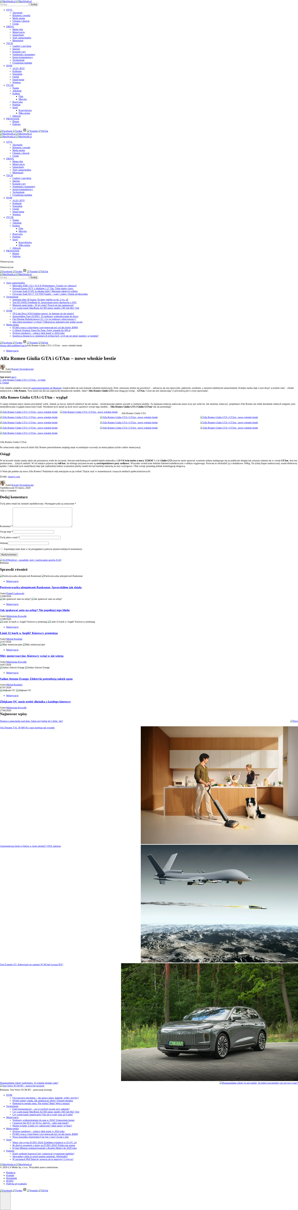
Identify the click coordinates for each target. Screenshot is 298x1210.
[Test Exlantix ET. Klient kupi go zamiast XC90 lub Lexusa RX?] (209, 1022)
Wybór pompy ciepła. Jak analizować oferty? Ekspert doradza (42, 1100)
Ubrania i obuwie (20, 21)
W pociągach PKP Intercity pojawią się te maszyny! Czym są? (42, 1159)
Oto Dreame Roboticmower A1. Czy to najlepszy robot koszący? (44, 319)
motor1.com (14, 476)
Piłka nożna (24, 113)
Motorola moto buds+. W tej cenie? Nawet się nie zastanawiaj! (43, 305)
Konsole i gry (19, 51)
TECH (9, 43)
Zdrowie (16, 116)
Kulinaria (17, 71)
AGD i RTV (18, 68)
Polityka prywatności (16, 1183)
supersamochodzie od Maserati (46, 388)
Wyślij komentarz (9, 554)
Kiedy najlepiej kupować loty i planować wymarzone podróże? (43, 1153)
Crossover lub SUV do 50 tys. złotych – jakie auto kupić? (40, 1123)
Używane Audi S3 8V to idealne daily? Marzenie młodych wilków (45, 291)
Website (4, 543)
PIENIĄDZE (12, 118)
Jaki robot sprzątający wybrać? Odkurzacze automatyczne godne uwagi (47, 322)
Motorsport (17, 40)
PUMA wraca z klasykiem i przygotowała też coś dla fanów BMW (45, 327)
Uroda (15, 23)
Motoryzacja (18, 32)
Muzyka (23, 99)
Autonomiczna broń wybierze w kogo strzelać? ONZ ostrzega (30, 846)
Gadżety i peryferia (21, 46)
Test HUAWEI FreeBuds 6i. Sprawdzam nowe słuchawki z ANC (44, 302)
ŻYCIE (10, 85)
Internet (16, 49)
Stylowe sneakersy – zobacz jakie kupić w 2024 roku (38, 333)
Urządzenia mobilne (22, 63)
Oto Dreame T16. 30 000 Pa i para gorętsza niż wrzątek (27, 727)
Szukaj (34, 4)
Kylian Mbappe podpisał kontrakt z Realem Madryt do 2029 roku (44, 1148)
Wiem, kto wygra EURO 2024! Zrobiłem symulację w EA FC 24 (44, 1142)
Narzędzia (17, 74)
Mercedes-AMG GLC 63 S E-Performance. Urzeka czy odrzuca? (44, 285)
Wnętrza (16, 82)
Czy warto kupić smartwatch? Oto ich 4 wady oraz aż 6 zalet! (42, 1114)
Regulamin (11, 1178)
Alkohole (17, 90)
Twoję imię (6, 531)
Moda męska (18, 18)
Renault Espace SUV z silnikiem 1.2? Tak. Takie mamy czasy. (43, 288)
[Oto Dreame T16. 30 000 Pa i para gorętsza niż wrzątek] (219, 785)
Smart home (18, 79)
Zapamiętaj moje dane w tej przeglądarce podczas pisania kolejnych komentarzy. (43, 549)
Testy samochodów (21, 37)
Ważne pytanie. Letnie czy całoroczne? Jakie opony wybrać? (42, 1125)
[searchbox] (14, 4)
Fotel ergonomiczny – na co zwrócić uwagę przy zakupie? (41, 1109)
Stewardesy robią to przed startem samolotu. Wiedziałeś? (40, 1156)
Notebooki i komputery (23, 54)
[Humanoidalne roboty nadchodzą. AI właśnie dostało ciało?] (259, 1083)
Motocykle (17, 29)
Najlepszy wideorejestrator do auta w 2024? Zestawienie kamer (43, 1120)
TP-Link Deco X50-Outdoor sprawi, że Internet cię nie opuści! (43, 313)
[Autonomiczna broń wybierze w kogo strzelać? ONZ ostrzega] (219, 904)
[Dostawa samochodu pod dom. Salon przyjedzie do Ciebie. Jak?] (294, 721)
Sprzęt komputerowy (22, 57)
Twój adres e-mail (9, 537)
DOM (9, 65)
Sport (15, 107)
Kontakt (10, 1175)
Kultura (16, 93)
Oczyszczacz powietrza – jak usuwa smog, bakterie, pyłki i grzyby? (45, 1098)
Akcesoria (17, 12)
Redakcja (10, 1172)
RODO (10, 1181)
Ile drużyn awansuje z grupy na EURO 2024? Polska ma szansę (43, 1145)
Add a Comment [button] (8, 490)
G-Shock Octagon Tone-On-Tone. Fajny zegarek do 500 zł (41, 330)
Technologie (18, 60)
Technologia (12, 1106)
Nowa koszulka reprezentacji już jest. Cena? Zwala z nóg (40, 1137)
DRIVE (10, 26)
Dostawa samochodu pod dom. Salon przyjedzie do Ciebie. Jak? (31, 721)
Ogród (15, 76)
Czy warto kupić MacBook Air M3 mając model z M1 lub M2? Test (45, 308)
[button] (5, 1201)
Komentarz (6, 526)
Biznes (15, 121)
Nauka (15, 88)
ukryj (13, 377)
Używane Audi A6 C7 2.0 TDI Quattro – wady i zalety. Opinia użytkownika (50, 294)
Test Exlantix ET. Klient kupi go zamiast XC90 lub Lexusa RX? (31, 964)
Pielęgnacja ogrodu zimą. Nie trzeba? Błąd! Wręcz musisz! (41, 1103)
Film (21, 96)
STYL (9, 10)
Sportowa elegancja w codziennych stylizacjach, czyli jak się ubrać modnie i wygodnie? (55, 336)
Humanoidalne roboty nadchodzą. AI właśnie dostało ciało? (29, 1083)
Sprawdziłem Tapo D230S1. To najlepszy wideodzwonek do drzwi (45, 316)
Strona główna (7, 345)
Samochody (18, 35)
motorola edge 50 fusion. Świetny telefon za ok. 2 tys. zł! (40, 299)
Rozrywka (17, 102)
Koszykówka (25, 110)
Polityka (16, 124)
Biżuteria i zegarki (21, 15)
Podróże (16, 104)
